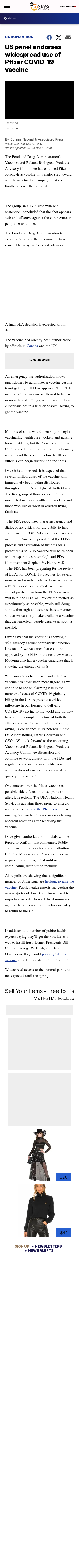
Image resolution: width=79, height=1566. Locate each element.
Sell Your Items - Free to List (40, 991)
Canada (32, 345)
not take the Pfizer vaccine (44, 808)
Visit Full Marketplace (54, 998)
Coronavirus (19, 37)
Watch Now (66, 6)
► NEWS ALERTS (39, 1250)
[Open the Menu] (7, 6)
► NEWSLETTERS (46, 1246)
